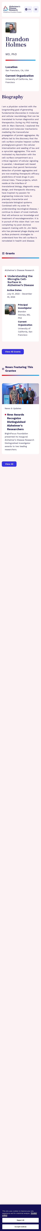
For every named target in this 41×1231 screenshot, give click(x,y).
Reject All (20, 1220)
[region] (20, 1218)
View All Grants (12, 351)
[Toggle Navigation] (36, 9)
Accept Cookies (20, 1227)
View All (9, 464)
